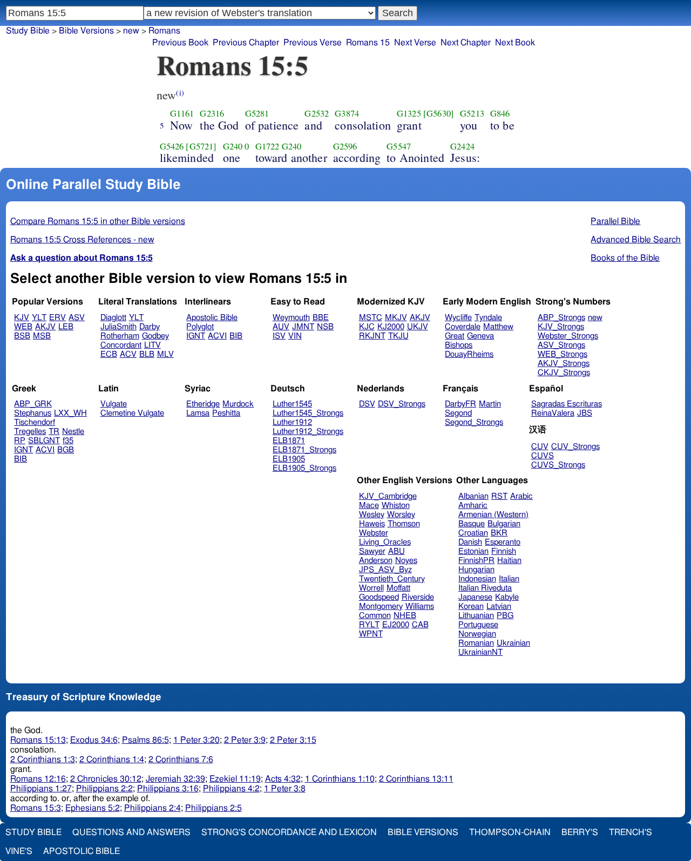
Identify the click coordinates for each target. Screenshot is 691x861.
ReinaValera (552, 413)
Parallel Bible (615, 221)
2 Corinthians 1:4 (111, 759)
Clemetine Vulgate (132, 413)
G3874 (347, 113)
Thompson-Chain (510, 832)
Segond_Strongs (474, 422)
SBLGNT (44, 441)
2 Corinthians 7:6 (180, 759)
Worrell (371, 588)
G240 (233, 146)
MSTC (370, 318)
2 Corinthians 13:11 (416, 779)
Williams (419, 606)
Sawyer (372, 551)
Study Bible (28, 30)
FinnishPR (476, 561)
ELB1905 (289, 459)
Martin (490, 404)
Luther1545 (292, 404)
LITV (152, 345)
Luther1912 (292, 422)
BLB (146, 354)
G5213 (472, 113)
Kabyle (507, 597)
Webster (373, 533)
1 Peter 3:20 (196, 740)
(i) (180, 92)
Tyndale (488, 318)
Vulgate (113, 404)
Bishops (458, 345)
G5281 (257, 113)
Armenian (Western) (493, 515)
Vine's (18, 851)
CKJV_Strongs (564, 373)
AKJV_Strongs (564, 364)
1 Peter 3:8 (285, 788)
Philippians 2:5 (213, 808)
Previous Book (180, 42)
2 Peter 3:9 (245, 740)
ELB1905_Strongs (304, 468)
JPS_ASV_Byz (385, 570)
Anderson (375, 561)
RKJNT (372, 336)
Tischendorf (34, 422)
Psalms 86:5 (145, 740)
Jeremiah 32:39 (175, 779)
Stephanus (32, 413)
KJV (21, 318)
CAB (420, 625)
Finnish (503, 551)
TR (54, 432)
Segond (458, 413)
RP (19, 441)
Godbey (155, 336)
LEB (65, 327)
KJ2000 (390, 327)
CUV (539, 447)
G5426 (172, 146)
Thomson (404, 524)
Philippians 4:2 (231, 788)
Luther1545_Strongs (308, 413)
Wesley (371, 515)
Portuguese (478, 625)
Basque (471, 524)
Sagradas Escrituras (566, 404)
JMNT (303, 327)
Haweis (372, 524)
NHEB (405, 616)
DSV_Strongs (401, 404)
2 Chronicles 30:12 (105, 779)
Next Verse (415, 42)
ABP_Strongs (561, 318)
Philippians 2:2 (104, 788)
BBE (321, 318)
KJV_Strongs (561, 327)
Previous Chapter (246, 42)
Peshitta (226, 413)
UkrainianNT (480, 652)
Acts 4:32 (283, 779)
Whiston (396, 505)
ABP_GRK (33, 404)
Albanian (473, 496)
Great (454, 336)
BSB (22, 336)
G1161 (182, 113)
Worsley (401, 515)
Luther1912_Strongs (308, 432)
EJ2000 (395, 625)
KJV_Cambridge (388, 496)
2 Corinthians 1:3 (42, 759)
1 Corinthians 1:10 (340, 779)
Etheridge (203, 404)
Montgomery (381, 606)
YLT (39, 318)
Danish (470, 542)
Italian (509, 579)
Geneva (480, 336)
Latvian (498, 606)
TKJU (398, 336)
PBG (505, 616)
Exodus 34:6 (94, 740)
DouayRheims (469, 354)
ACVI (217, 336)
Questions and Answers (131, 832)
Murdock (238, 404)
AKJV (45, 327)
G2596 (345, 146)
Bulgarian (503, 524)
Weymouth (291, 318)
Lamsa (197, 413)
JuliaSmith (118, 327)
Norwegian (477, 634)
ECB (108, 354)
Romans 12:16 (38, 779)
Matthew (498, 327)
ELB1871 (289, 441)
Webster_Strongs (568, 336)
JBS (584, 413)
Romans (164, 30)
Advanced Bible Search (636, 239)
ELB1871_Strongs (304, 450)
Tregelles (30, 432)
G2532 (316, 113)
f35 (68, 441)
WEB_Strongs (562, 354)
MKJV (396, 318)
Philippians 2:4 (152, 808)
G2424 (462, 146)
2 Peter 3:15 (293, 740)
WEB (23, 327)
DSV (367, 404)
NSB (325, 327)
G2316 (212, 113)
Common (375, 616)
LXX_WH (70, 413)
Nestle (73, 432)
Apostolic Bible (81, 851)
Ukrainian (513, 643)
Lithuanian (476, 616)
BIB (235, 336)
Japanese (475, 597)
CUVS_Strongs (558, 465)
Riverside (418, 597)
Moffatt (398, 588)
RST (499, 496)
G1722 (267, 146)
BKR (499, 533)
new (595, 318)
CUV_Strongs (575, 447)
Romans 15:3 (35, 808)
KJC (367, 327)
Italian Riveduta (485, 588)
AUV (281, 327)
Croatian (473, 533)
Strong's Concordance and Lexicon (289, 832)
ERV (57, 318)
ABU (396, 551)
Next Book (515, 42)
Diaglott (113, 318)
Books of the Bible (625, 258)
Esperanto (502, 542)
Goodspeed (379, 597)
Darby (149, 327)
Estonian (473, 551)
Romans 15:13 (38, 740)
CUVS (542, 456)
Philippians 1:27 (41, 788)
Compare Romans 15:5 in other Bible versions (97, 221)
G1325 (409, 113)
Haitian (509, 561)
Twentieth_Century (392, 579)
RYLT (369, 625)
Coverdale (462, 327)
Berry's (579, 832)
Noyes (406, 561)
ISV (279, 336)
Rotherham (119, 336)
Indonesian (477, 579)
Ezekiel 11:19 (235, 779)
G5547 (399, 146)
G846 (500, 113)
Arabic (521, 496)
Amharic (472, 505)
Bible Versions (86, 30)
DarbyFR (460, 404)
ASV (77, 318)
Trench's (630, 832)
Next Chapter (466, 42)
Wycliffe (458, 318)
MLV (165, 354)
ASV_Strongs (561, 345)
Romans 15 (368, 42)
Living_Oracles (385, 542)
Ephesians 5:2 (92, 808)
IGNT (195, 336)
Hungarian (476, 570)
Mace (369, 505)
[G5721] (201, 146)
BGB (65, 450)
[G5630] (438, 113)
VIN (295, 336)
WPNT (371, 634)
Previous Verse (312, 42)
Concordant (120, 345)
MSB (42, 336)
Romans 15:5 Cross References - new (82, 239)
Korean (471, 606)
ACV (128, 354)
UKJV (417, 327)
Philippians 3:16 (168, 788)
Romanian (476, 643)
